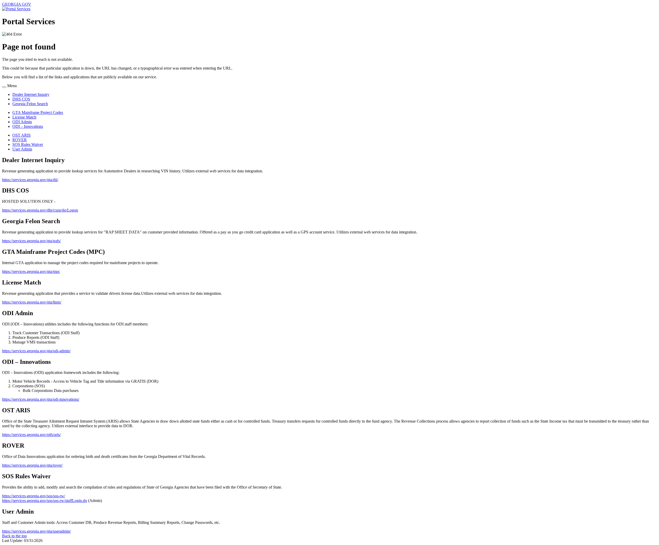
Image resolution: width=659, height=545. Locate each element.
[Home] (16, 9)
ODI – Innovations (27, 126)
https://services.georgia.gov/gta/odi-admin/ (36, 351)
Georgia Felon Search (30, 104)
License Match (24, 117)
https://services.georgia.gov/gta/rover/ (32, 465)
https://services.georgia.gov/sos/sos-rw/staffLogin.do (44, 500)
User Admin (22, 149)
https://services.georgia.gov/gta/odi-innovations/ (40, 399)
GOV (16, 4)
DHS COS (21, 99)
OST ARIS (21, 135)
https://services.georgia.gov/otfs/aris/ (31, 434)
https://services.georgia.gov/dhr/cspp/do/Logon (40, 210)
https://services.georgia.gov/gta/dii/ (30, 180)
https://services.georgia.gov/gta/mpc (31, 271)
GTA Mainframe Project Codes (37, 112)
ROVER (19, 140)
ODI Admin (22, 122)
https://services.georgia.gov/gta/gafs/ (31, 241)
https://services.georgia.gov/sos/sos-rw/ (33, 496)
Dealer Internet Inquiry (30, 94)
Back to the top (14, 536)
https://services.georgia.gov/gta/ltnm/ (31, 302)
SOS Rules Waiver (27, 144)
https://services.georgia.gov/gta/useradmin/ (36, 531)
